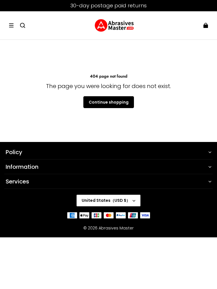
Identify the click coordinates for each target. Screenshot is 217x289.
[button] (11, 25)
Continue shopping (109, 102)
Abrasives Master (116, 228)
